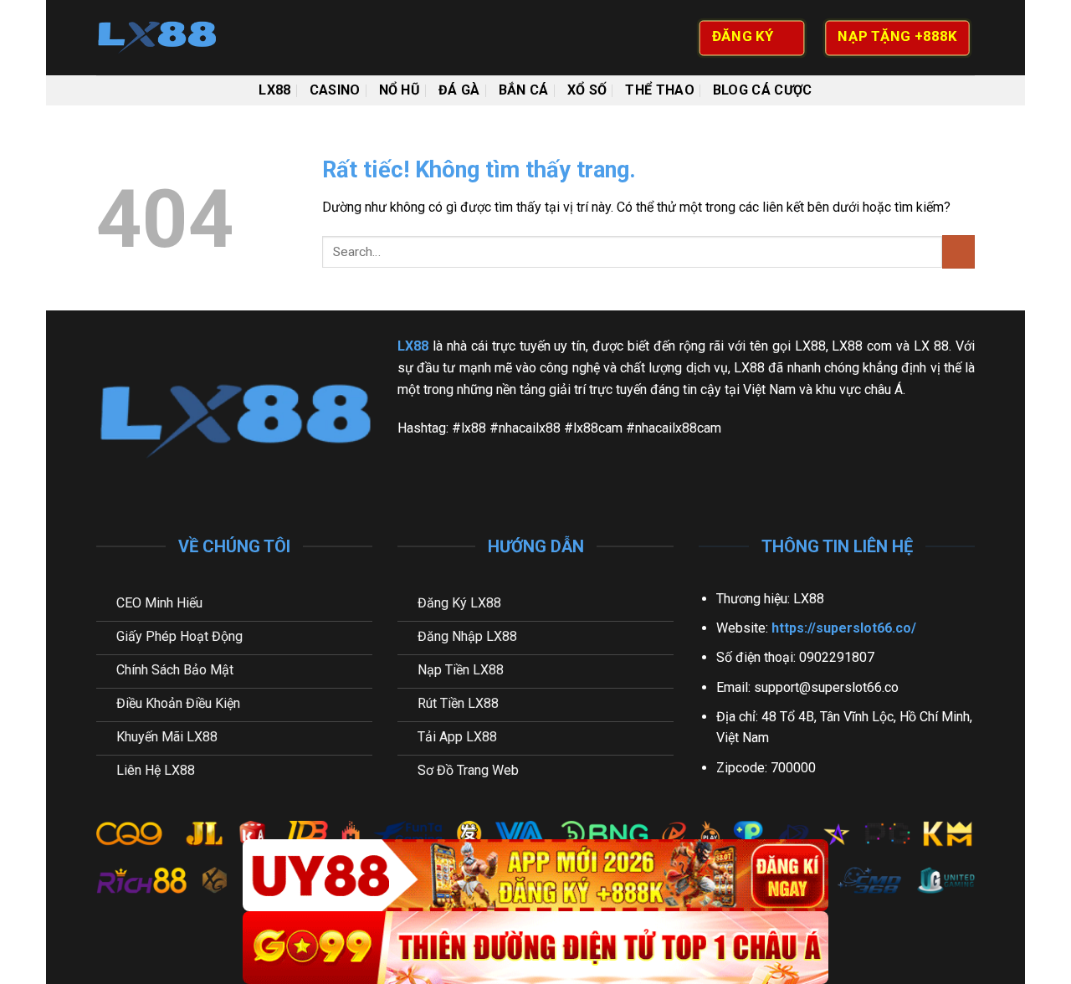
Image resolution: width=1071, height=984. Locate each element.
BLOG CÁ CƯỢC (762, 90)
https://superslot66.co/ (843, 628)
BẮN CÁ (524, 90)
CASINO (335, 90)
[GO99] (535, 947)
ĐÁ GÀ (459, 90)
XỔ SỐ (587, 90)
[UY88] (535, 875)
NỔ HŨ (400, 90)
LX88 (274, 90)
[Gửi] (958, 251)
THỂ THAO (659, 90)
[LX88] (180, 37)
